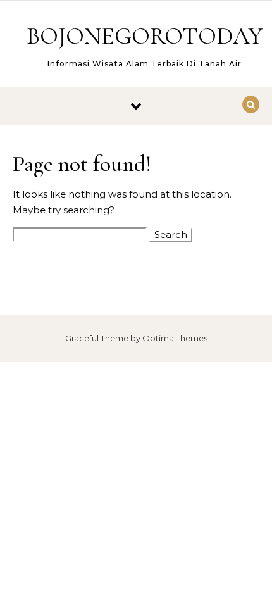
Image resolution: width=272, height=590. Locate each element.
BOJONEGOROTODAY (145, 36)
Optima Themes (174, 338)
